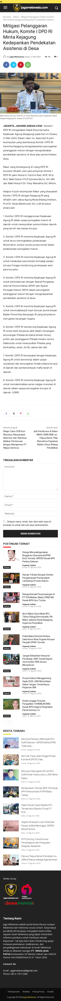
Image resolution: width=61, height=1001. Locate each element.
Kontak (50, 991)
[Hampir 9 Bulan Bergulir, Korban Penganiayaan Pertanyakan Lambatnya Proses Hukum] (11, 578)
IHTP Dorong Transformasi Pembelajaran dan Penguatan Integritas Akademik (35, 843)
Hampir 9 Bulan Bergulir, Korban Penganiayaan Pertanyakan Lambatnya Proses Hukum (37, 577)
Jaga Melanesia (17, 57)
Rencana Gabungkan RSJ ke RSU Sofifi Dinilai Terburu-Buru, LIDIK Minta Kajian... (39, 774)
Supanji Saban (29, 565)
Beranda (7, 17)
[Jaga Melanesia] (5, 56)
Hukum (16, 17)
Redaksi (26, 991)
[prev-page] (5, 722)
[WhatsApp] (28, 65)
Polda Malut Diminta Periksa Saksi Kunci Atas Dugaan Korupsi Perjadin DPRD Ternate (38, 639)
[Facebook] (6, 65)
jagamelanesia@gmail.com (24, 970)
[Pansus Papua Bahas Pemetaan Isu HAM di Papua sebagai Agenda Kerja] (11, 859)
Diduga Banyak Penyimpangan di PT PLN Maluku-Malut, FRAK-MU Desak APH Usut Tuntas (38, 597)
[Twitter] (13, 65)
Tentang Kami (14, 991)
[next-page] (10, 722)
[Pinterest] (21, 65)
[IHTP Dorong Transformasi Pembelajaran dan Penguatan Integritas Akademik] (11, 842)
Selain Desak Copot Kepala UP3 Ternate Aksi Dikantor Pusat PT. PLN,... (36, 808)
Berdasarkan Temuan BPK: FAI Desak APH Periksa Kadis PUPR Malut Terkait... (39, 791)
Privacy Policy (38, 991)
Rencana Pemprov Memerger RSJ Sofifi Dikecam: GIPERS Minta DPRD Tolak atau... (38, 742)
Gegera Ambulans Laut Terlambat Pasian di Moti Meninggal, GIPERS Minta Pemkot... (37, 825)
